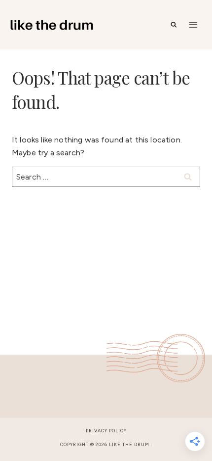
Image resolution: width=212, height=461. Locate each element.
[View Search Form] (173, 25)
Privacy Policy (106, 430)
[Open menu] (193, 24)
